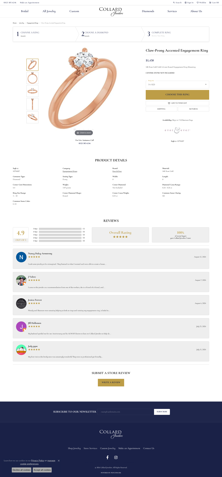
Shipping (161, 109)
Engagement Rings (32, 23)
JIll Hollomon (34, 323)
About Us (196, 11)
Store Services (90, 448)
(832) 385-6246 (85, 143)
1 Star (35, 241)
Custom (74, 11)
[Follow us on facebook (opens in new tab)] (107, 457)
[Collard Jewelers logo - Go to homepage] (111, 11)
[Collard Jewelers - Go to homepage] (111, 434)
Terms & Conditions (114, 462)
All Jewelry (49, 11)
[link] (9, 2)
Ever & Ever (117, 171)
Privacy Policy (100, 462)
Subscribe (162, 412)
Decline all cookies (21, 470)
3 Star (35, 235)
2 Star (35, 238)
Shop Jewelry (74, 448)
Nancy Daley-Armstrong (40, 253)
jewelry (21, 23)
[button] (177, 2)
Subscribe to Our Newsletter (74, 411)
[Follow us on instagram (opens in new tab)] (116, 457)
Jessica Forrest (35, 300)
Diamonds (148, 11)
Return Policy (89, 462)
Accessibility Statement (130, 462)
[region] (84, 91)
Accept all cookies (42, 470)
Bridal (24, 11)
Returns (193, 109)
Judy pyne (33, 346)
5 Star (35, 229)
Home (15, 23)
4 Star (35, 232)
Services (172, 11)
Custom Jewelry (107, 448)
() (84, 229)
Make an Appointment (129, 448)
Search (23, 36)
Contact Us (148, 448)
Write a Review (111, 382)
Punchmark (116, 473)
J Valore (32, 277)
